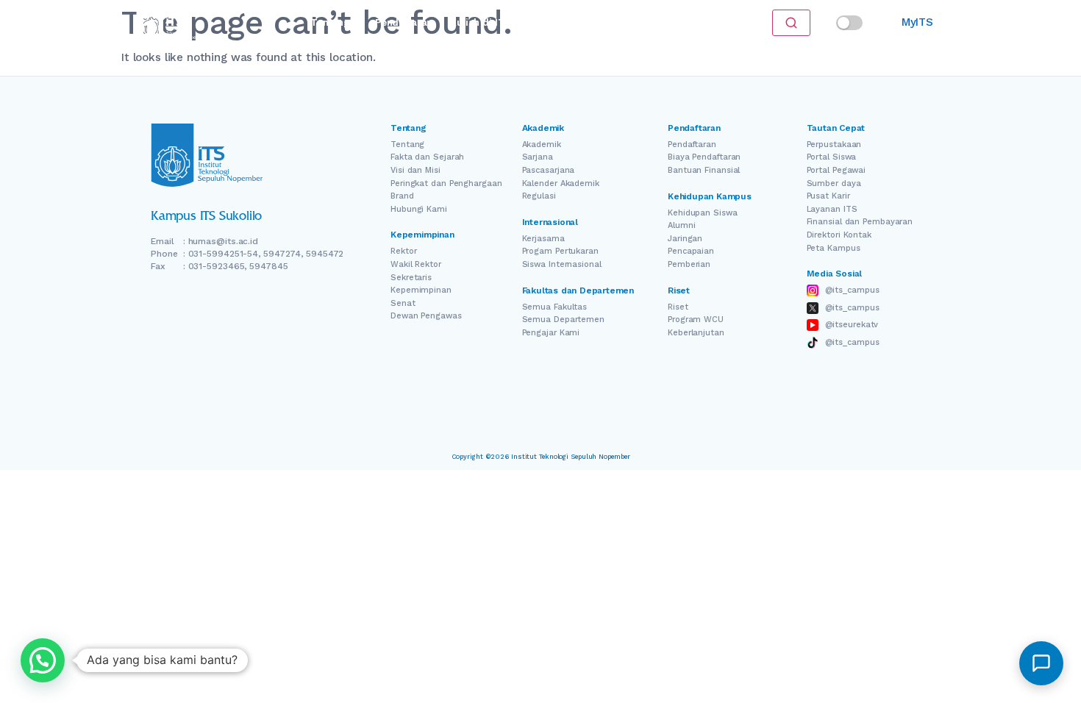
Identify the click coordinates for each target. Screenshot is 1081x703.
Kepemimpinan (421, 290)
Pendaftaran (403, 22)
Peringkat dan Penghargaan (446, 183)
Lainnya (643, 22)
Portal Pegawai (836, 170)
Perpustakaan (834, 144)
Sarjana (537, 157)
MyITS (917, 22)
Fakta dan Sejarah (427, 157)
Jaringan (685, 238)
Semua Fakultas (555, 307)
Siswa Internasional (562, 264)
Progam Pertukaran (560, 251)
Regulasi (539, 196)
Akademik (541, 144)
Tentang (329, 22)
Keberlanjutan (696, 333)
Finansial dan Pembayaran (860, 221)
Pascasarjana (548, 170)
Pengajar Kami (551, 333)
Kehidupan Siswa (703, 213)
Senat (402, 303)
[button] (43, 660)
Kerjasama (543, 238)
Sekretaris (411, 277)
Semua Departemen (563, 319)
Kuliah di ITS (480, 22)
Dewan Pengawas (426, 316)
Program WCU (696, 319)
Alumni (681, 225)
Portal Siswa (832, 157)
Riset (548, 22)
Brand (402, 196)
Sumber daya (834, 183)
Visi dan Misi (415, 170)
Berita (593, 22)
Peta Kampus (833, 248)
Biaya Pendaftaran (704, 157)
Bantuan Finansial (704, 170)
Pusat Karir (828, 196)
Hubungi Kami (418, 209)
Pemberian (689, 264)
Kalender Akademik (560, 183)
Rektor (403, 251)
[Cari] (791, 23)
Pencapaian (691, 251)
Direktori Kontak (839, 235)
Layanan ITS (832, 209)
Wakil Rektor (415, 264)
